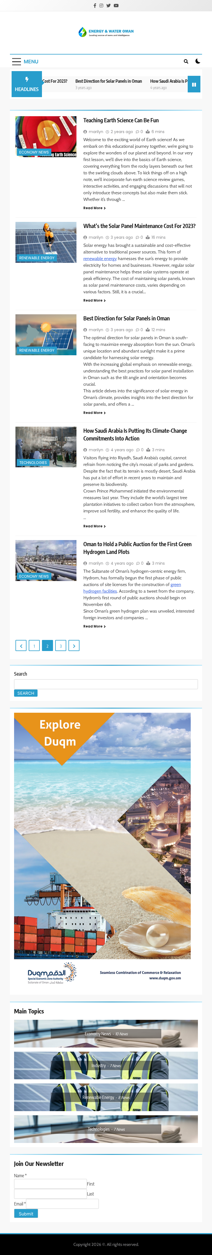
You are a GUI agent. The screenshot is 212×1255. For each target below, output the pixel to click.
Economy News (34, 152)
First (90, 1184)
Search (20, 673)
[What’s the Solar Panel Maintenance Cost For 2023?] (45, 242)
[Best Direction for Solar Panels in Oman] (45, 334)
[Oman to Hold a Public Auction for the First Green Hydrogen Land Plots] (45, 560)
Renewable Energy (36, 258)
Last (90, 1194)
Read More (92, 208)
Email (20, 1204)
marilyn (96, 131)
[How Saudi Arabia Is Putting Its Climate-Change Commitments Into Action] (45, 447)
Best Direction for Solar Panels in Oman (88, 81)
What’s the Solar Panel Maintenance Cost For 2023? (139, 225)
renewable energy (100, 258)
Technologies (33, 462)
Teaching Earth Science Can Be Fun (121, 119)
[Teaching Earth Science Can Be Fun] (45, 136)
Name (20, 1175)
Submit (26, 1214)
